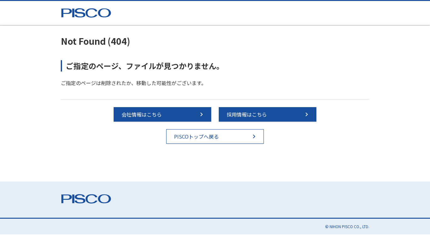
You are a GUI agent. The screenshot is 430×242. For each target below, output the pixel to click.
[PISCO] (87, 11)
